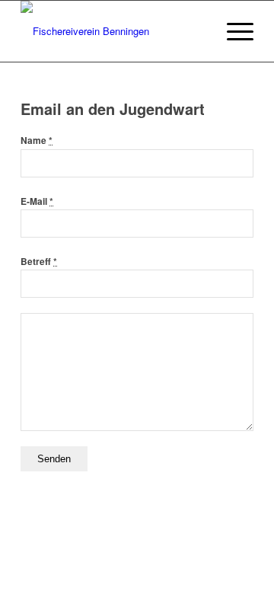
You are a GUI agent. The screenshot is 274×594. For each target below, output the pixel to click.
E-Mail (37, 201)
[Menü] (232, 31)
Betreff (39, 261)
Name (37, 140)
